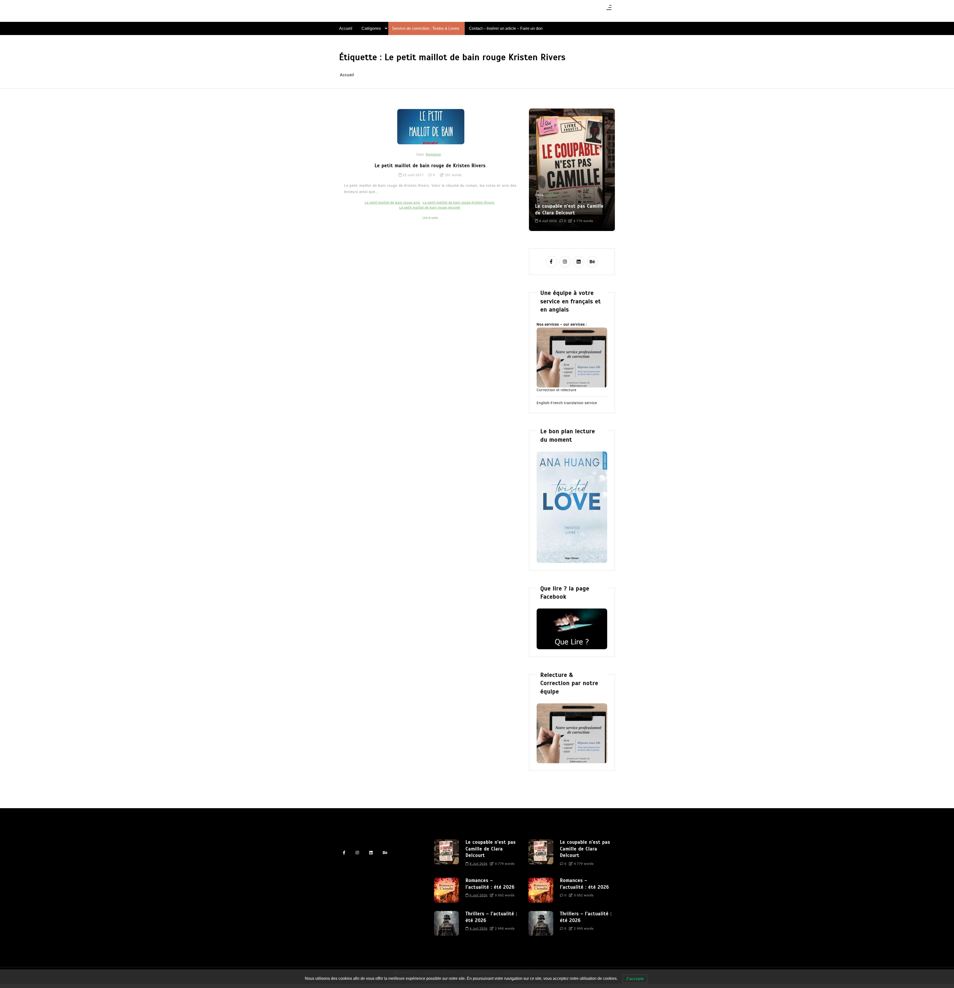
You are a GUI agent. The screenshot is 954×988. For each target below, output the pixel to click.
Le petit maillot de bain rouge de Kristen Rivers (430, 165)
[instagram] (565, 261)
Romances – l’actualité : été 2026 (599, 196)
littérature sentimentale (586, 217)
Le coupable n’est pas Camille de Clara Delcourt (491, 848)
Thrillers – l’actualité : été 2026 (491, 917)
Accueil (345, 28)
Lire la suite (430, 218)
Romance (433, 154)
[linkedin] (578, 261)
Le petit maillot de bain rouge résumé (429, 207)
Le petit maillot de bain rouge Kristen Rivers (458, 202)
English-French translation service (567, 403)
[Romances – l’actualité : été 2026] (446, 890)
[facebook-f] (551, 261)
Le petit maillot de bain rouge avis (392, 202)
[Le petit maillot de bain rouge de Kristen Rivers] (431, 126)
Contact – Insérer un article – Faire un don (506, 28)
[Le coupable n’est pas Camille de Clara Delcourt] (446, 854)
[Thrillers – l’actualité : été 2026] (446, 923)
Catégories (371, 28)
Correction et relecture (556, 390)
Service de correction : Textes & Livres (425, 28)
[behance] (592, 261)
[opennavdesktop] (609, 9)
